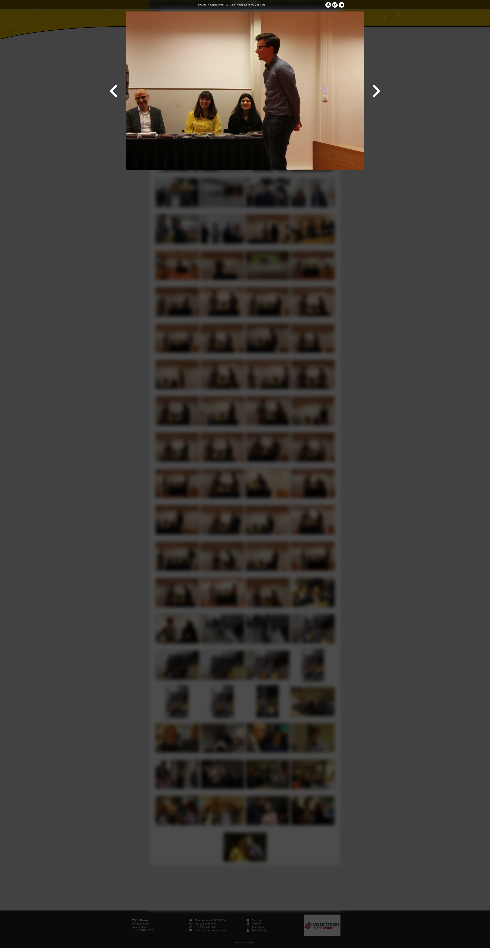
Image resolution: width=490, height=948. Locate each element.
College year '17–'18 (221, 5)
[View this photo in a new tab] (335, 5)
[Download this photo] (328, 5)
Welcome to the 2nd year (251, 5)
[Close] (342, 5)
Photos (202, 5)
